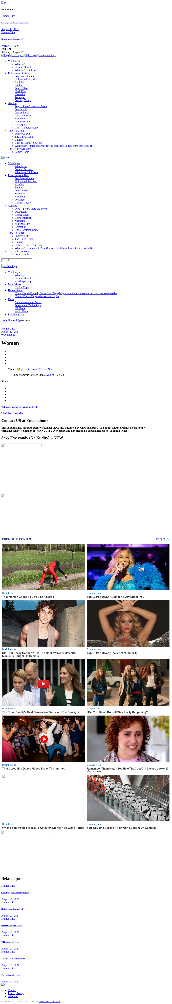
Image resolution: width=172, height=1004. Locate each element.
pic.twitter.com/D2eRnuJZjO (36, 369)
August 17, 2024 (10, 331)
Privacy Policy (16, 993)
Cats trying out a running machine (15, 23)
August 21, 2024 (10, 29)
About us (13, 996)
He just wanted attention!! (12, 39)
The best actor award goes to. (13, 958)
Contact (12, 990)
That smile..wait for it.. (10, 975)
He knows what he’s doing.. (12, 925)
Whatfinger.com (49, 1001)
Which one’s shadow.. (10, 942)
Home (4, 320)
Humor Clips (8, 15)
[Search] (2, 264)
